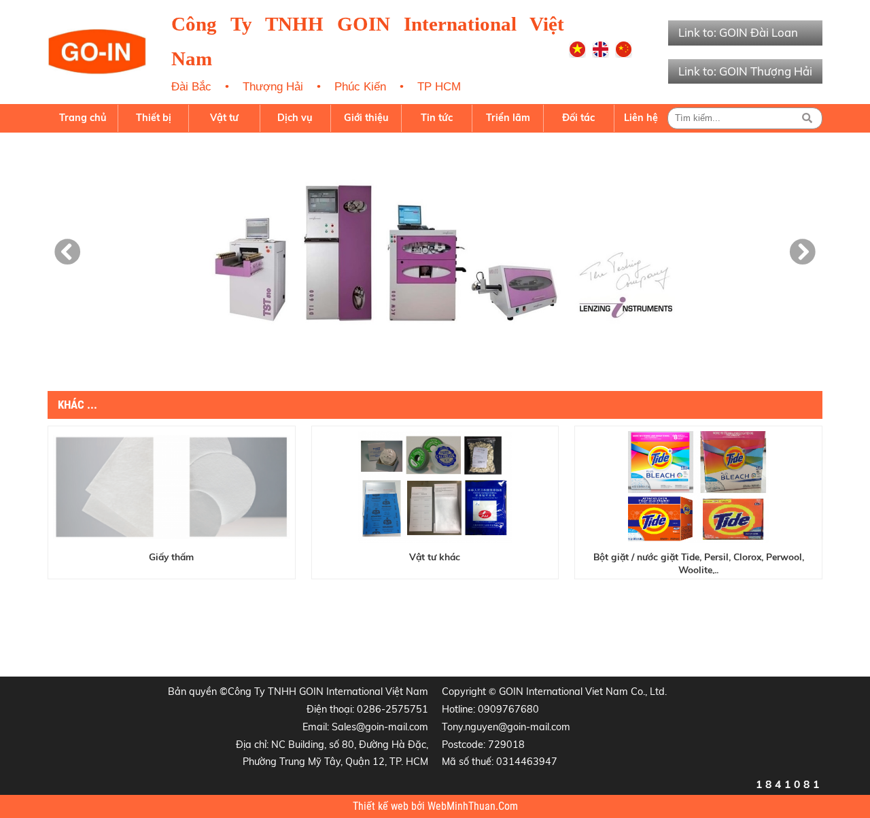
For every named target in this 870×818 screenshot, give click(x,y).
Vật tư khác (434, 556)
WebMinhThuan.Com (473, 806)
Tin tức (437, 118)
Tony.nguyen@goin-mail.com (506, 727)
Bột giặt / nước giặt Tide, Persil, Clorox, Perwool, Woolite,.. (698, 562)
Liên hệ (641, 118)
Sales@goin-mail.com (380, 727)
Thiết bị (153, 118)
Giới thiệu (366, 118)
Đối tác (578, 118)
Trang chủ (83, 118)
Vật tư (224, 118)
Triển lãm (508, 118)
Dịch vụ (295, 118)
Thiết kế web (382, 806)
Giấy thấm (171, 556)
